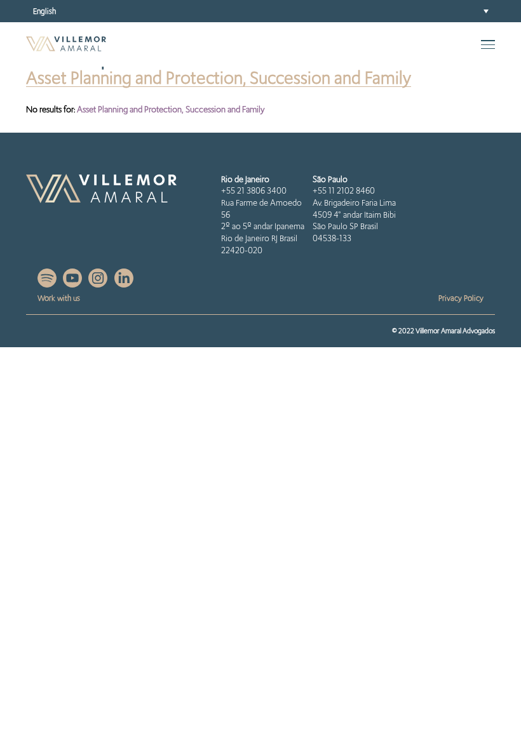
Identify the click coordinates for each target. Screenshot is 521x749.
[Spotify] (47, 284)
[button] (260, 11)
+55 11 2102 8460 (344, 191)
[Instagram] (98, 284)
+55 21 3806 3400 (254, 191)
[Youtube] (73, 284)
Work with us (58, 298)
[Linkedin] (123, 284)
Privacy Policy (461, 298)
